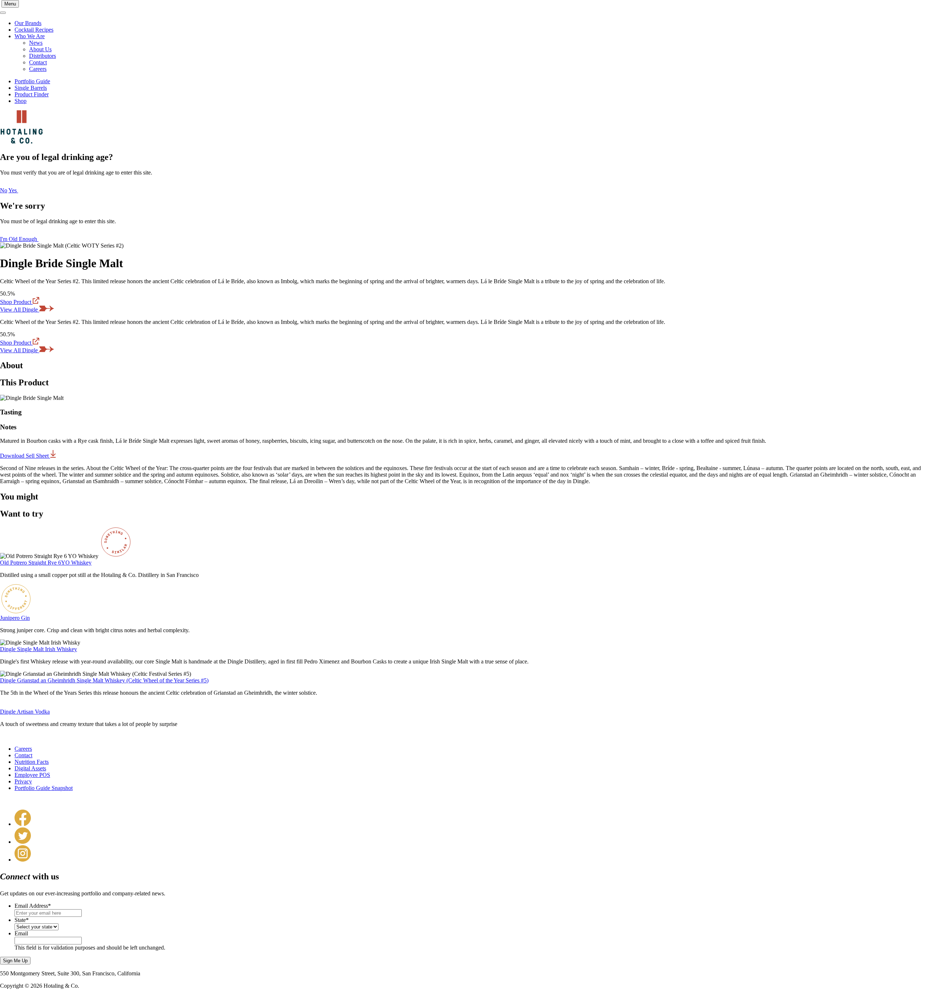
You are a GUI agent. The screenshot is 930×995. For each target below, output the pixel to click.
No (3, 190)
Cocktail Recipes (34, 30)
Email (21, 933)
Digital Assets (30, 768)
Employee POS (32, 775)
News (36, 43)
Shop (21, 101)
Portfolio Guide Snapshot (44, 788)
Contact (38, 62)
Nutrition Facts (32, 762)
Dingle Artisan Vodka (25, 712)
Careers (37, 69)
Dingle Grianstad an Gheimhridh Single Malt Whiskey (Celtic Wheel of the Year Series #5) (104, 680)
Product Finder (32, 94)
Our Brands (28, 23)
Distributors (42, 56)
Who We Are (30, 36)
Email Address (33, 906)
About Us (40, 49)
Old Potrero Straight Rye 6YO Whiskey (46, 562)
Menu (10, 4)
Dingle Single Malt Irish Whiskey (38, 649)
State (22, 920)
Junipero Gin (15, 618)
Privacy (23, 781)
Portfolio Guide (32, 81)
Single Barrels (31, 88)
